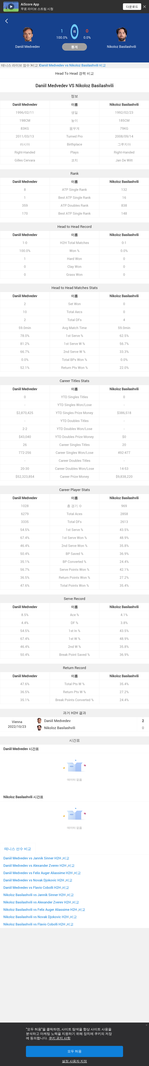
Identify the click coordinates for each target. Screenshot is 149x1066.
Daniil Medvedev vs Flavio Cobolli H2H (32, 887)
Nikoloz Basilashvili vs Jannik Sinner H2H (34, 895)
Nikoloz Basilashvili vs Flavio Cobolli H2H (34, 924)
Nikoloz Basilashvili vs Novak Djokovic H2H (36, 917)
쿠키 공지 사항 (59, 1038)
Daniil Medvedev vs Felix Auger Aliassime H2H (38, 873)
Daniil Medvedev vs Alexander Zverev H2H (34, 865)
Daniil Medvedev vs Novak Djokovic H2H (33, 880)
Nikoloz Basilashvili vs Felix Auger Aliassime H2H (40, 909)
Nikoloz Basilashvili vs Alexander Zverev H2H (37, 902)
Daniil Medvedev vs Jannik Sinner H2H (32, 858)
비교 (66, 858)
